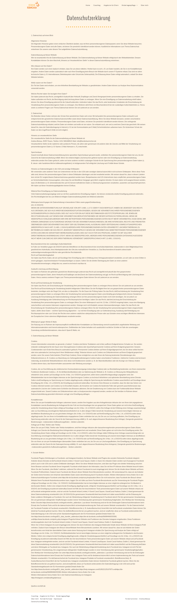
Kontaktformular (46, 599)
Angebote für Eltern (111, 5)
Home (88, 5)
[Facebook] (87, 599)
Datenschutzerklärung (39, 602)
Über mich (144, 5)
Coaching (96, 5)
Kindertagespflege (129, 5)
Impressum (58, 599)
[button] (137, 5)
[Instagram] (90, 599)
